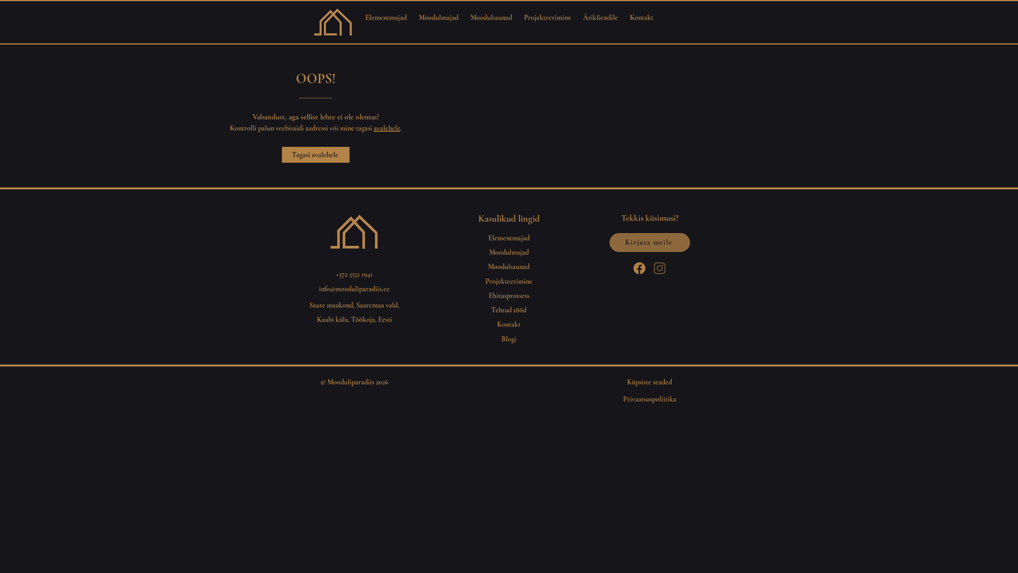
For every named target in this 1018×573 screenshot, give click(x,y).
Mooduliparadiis (350, 382)
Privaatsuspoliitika (649, 399)
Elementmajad (509, 238)
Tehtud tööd (508, 310)
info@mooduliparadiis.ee (354, 289)
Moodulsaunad (509, 266)
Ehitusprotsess (509, 295)
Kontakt (509, 324)
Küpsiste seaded (649, 382)
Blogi (509, 339)
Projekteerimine (509, 281)
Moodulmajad (509, 252)
